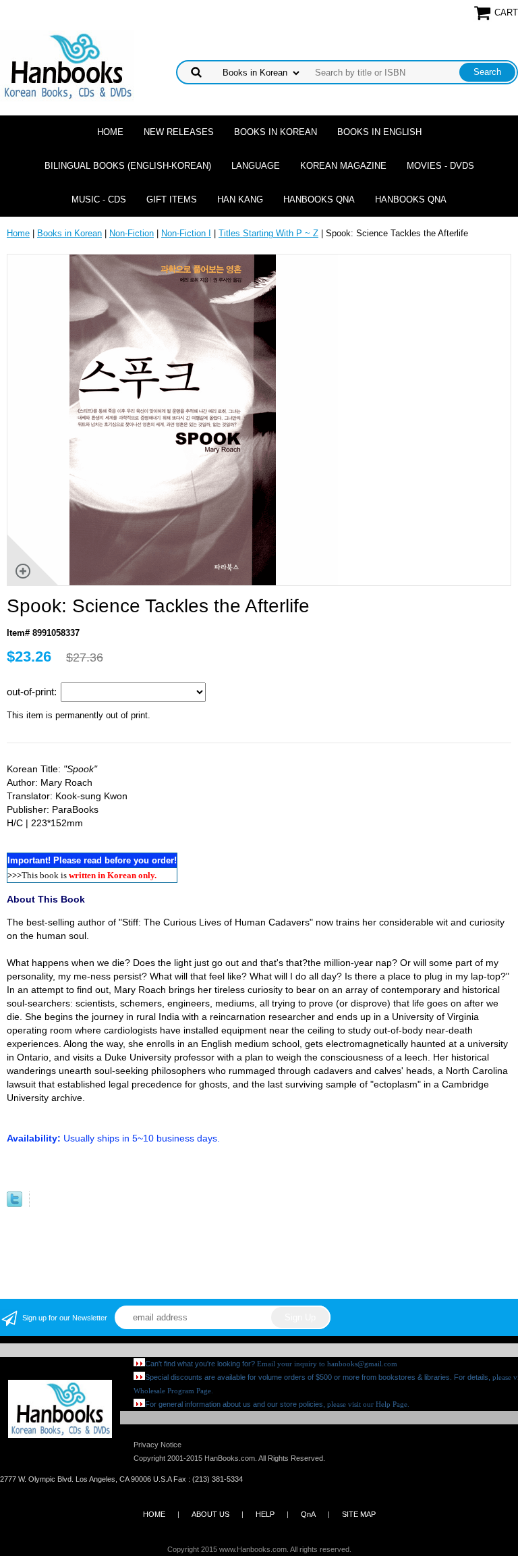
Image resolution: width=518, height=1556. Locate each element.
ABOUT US (210, 1514)
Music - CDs (98, 199)
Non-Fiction (131, 233)
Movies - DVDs (440, 166)
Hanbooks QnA (319, 199)
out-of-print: (33, 691)
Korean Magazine (343, 166)
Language (255, 166)
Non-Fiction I (186, 233)
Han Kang (240, 199)
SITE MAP (359, 1514)
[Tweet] (14, 1204)
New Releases (179, 132)
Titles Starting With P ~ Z (268, 233)
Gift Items (171, 199)
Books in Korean (275, 132)
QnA (308, 1514)
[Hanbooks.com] (67, 65)
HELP (265, 1514)
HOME (154, 1514)
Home (110, 132)
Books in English (379, 132)
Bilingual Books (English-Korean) (128, 166)
